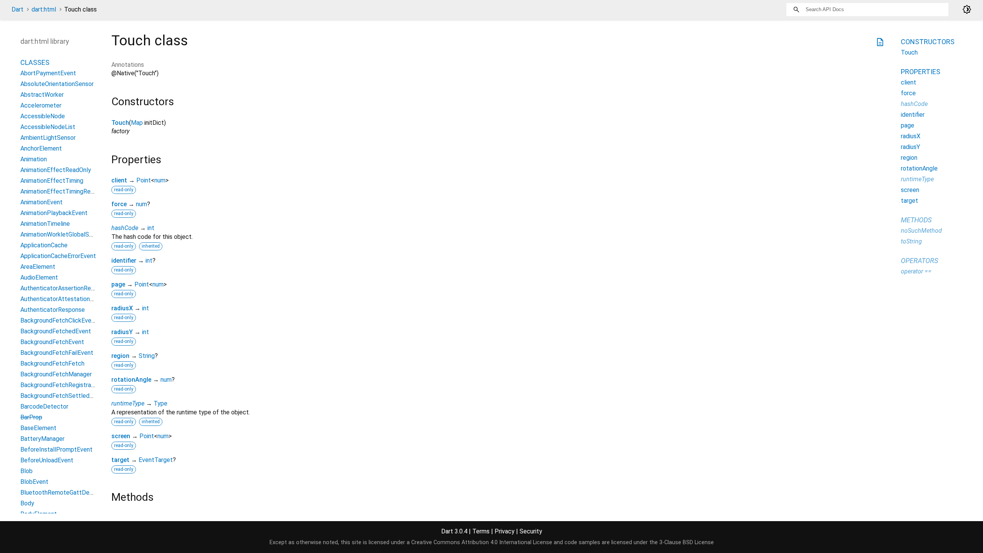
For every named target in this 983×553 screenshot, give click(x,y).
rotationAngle (131, 379)
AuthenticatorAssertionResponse (65, 288)
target (120, 460)
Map (137, 122)
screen (120, 436)
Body (27, 503)
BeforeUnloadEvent (46, 460)
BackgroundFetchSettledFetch (63, 395)
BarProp (31, 417)
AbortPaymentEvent (48, 73)
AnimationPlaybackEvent (54, 213)
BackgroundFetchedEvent (55, 331)
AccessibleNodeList (47, 127)
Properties (920, 72)
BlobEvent (34, 481)
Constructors (928, 42)
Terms (481, 531)
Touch (120, 122)
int (150, 228)
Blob (26, 471)
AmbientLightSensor (48, 137)
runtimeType (127, 403)
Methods (916, 220)
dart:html (43, 9)
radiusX (122, 308)
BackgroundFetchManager (56, 374)
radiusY (122, 332)
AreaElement (37, 266)
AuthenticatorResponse (52, 309)
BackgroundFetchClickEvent (58, 320)
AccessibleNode (42, 116)
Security (531, 531)
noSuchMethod (921, 230)
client (119, 180)
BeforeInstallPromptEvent (56, 449)
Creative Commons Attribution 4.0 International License (481, 542)
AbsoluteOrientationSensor (57, 84)
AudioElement (39, 277)
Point (143, 180)
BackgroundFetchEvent (52, 342)
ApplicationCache (44, 245)
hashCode (124, 228)
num (159, 180)
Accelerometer (40, 105)
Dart (17, 9)
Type (160, 403)
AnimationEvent (41, 202)
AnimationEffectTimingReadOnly (64, 191)
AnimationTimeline (45, 223)
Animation (33, 159)
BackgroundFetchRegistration (60, 385)
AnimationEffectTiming (51, 180)
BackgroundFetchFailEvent (56, 352)
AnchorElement (41, 148)
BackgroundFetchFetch (52, 363)
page (118, 284)
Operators (919, 261)
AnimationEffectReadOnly (55, 170)
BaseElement (38, 428)
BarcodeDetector (44, 406)
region (120, 355)
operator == (916, 271)
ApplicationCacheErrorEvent (58, 256)
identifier (123, 260)
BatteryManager (42, 438)
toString (911, 241)
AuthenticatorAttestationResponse (68, 299)
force (119, 204)
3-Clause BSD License (686, 542)
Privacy (505, 531)
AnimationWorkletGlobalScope (61, 234)
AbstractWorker (42, 94)
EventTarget (156, 460)
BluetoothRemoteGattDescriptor (65, 492)
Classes (35, 62)
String (147, 355)
